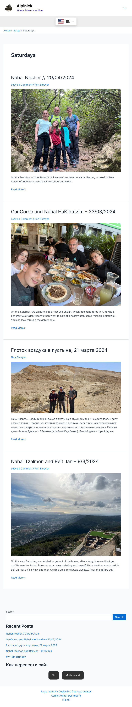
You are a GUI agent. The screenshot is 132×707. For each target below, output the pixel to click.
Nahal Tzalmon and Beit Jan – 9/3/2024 (55, 461)
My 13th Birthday (16, 656)
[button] (53, 675)
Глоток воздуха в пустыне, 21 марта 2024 (59, 350)
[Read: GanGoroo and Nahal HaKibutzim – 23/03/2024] (66, 264)
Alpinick (24, 5)
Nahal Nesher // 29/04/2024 (42, 77)
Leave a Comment (21, 84)
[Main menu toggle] (125, 8)
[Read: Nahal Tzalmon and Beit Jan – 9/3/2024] (66, 514)
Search (10, 611)
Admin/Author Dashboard (66, 695)
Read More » (18, 190)
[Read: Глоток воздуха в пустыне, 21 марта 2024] (66, 387)
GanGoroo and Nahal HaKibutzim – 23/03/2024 (63, 212)
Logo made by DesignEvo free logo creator (66, 691)
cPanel (66, 699)
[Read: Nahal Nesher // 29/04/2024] (66, 130)
